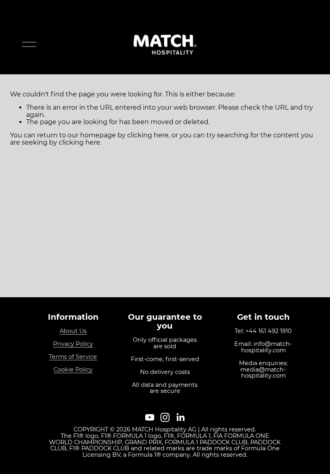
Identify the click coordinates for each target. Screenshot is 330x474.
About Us (73, 331)
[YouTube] (150, 417)
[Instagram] (165, 417)
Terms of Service (73, 357)
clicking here (148, 135)
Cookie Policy (73, 370)
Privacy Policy (73, 344)
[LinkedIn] (180, 417)
